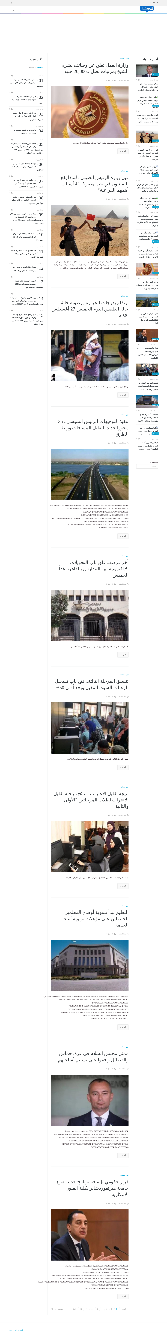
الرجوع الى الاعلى (16, 1330)
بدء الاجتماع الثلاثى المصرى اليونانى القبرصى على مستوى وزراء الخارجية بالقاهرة (26, 253)
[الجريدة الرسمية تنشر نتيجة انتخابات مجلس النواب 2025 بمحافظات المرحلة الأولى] (147, 102)
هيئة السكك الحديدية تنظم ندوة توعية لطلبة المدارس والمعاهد (28, 269)
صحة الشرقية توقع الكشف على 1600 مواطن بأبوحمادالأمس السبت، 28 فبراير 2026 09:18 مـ (27, 183)
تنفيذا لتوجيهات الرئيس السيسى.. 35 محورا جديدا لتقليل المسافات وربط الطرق (148, 318)
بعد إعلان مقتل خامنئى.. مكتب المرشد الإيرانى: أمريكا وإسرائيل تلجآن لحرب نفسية (27, 200)
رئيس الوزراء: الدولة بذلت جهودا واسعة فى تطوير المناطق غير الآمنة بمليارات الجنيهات (147, 221)
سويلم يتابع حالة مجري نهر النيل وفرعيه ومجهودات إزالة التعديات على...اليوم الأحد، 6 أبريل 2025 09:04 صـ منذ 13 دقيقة (27, 319)
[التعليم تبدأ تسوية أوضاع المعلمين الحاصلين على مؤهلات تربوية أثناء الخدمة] (147, 401)
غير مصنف (124, 58)
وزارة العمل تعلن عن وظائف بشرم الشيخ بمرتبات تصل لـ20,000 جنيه (147, 285)
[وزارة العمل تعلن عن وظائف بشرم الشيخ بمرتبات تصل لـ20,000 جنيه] (147, 269)
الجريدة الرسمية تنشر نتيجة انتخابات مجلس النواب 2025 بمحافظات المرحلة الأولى (147, 118)
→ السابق (125, 1309)
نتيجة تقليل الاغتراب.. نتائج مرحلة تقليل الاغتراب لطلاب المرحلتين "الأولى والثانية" (91, 800)
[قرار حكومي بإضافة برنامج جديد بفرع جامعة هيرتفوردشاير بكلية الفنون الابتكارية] (147, 335)
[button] (10, 2)
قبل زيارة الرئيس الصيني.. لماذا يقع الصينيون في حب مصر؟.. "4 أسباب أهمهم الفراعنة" (148, 155)
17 (86, 1309)
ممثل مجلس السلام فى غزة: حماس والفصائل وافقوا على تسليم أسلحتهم (148, 87)
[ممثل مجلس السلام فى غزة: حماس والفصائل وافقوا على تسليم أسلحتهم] (147, 70)
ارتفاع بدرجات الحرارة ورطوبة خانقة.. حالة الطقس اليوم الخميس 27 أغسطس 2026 (90, 309)
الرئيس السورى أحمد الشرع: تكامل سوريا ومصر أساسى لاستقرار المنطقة (147, 446)
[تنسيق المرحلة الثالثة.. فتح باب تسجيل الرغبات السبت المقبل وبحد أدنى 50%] (147, 370)
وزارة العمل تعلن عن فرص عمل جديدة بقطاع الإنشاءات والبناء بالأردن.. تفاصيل (147, 188)
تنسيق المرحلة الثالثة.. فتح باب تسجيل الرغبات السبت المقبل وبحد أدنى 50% (148, 386)
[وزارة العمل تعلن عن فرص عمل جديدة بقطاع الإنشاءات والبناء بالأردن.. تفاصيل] (147, 171)
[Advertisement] (83, 33)
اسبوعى (40, 67)
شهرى (31, 67)
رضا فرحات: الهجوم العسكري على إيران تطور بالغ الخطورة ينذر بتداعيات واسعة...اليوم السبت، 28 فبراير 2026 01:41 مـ (26, 218)
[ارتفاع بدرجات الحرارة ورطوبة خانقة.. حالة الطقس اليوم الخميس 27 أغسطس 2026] (90, 356)
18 (81, 1309)
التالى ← (72, 1309)
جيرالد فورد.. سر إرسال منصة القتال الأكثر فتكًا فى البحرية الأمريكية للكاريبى (28, 116)
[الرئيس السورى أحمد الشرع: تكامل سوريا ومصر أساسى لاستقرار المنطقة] (147, 431)
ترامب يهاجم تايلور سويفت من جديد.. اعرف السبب (28, 131)
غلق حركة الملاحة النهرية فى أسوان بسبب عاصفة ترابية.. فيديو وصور (27, 99)
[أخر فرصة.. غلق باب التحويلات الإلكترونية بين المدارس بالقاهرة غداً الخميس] (90, 615)
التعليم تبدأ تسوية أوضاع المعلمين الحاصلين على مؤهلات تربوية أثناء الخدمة (148, 417)
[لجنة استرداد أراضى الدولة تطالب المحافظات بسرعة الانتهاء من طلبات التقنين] (147, 237)
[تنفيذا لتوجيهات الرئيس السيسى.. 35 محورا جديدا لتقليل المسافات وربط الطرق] (147, 300)
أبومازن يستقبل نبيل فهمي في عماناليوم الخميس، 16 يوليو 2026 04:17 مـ (27, 166)
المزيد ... (123, 151)
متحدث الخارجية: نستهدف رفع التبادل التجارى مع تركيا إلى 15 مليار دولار (28, 236)
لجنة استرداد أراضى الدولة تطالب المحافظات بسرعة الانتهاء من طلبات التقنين (148, 254)
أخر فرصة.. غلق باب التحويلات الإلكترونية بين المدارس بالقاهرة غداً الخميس (94, 569)
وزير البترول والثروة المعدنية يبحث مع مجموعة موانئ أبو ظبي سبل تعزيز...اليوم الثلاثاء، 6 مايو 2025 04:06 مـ (26, 300)
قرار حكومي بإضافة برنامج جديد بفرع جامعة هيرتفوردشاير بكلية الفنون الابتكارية (147, 353)
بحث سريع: (153, 462)
